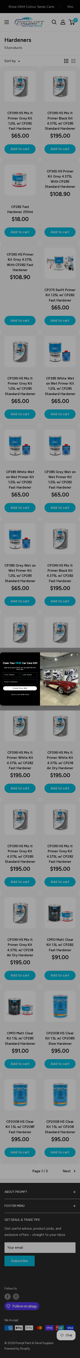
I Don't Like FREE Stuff (20, 694)
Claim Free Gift (20, 688)
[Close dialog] (77, 654)
